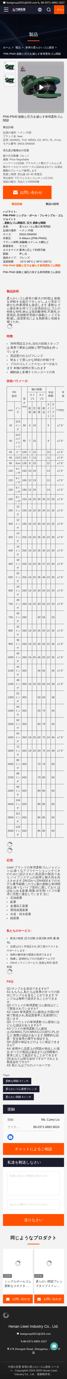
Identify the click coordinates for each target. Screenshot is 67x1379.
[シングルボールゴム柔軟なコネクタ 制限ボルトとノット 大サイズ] (17, 1263)
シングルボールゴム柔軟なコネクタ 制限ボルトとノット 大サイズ (16, 1284)
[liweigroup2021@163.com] (54, 1346)
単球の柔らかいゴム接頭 (39, 47)
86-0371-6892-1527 (52, 2)
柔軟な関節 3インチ (17, 1080)
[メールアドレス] (10, 1137)
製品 (18, 47)
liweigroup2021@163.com (22, 2)
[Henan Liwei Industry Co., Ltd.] (18, 9)
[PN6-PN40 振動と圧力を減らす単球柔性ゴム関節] (41, 87)
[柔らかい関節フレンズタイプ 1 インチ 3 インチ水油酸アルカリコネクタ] (48, 1263)
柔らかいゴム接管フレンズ (21, 1088)
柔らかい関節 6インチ (18, 1096)
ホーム (7, 47)
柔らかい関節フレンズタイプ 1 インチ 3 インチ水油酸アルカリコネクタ (48, 1284)
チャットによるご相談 (60, 9)
